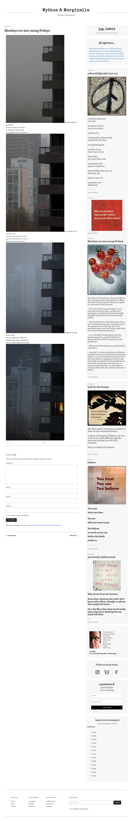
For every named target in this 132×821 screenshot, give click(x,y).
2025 (94, 735)
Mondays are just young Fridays (27, 30)
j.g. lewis (107, 29)
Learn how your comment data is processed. (46, 525)
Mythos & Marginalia (66, 10)
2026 (94, 732)
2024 (94, 739)
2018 (94, 761)
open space (50, 804)
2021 (94, 750)
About (13, 804)
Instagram (32, 801)
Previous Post (11, 535)
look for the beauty (98, 387)
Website (8, 506)
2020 (94, 754)
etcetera (49, 806)
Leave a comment (93, 192)
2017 (94, 765)
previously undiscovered (101, 557)
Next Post (73, 535)
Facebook (32, 806)
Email (8, 496)
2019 (94, 757)
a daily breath (50, 801)
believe (92, 462)
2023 (94, 743)
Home (13, 801)
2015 (94, 772)
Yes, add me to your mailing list (18, 515)
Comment (10, 463)
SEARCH (117, 802)
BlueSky (31, 804)
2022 (94, 746)
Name (8, 487)
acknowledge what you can (103, 73)
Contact (13, 806)
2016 (94, 768)
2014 (94, 775)
